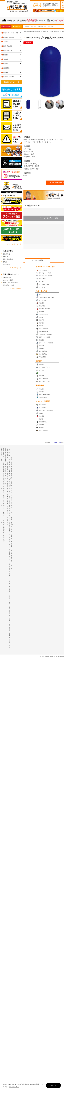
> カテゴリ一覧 (15, 268)
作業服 (5, 262)
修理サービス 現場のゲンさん (11, 283)
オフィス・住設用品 (43, 401)
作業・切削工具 (7, 50)
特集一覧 (11, 520)
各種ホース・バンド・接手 (45, 267)
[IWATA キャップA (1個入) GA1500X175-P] (28, 104)
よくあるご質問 (8, 280)
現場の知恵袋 (11, 462)
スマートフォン (56, 442)
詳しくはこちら (14, 1086)
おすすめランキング (11, 483)
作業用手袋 (6, 254)
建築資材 (39, 361)
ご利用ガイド (7, 278)
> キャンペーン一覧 (14, 244)
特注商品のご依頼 (8, 285)
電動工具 (6, 257)
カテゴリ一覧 (6, 26)
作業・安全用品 (41, 291)
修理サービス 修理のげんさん (11, 545)
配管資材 (5, 55)
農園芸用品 (40, 385)
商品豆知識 (11, 471)
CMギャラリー (12, 529)
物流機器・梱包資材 (8, 37)
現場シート (6, 264)
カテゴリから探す (37, 260)
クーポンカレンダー (11, 498)
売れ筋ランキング (11, 563)
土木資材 (5, 59)
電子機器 (5, 72)
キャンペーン (11, 512)
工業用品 (5, 41)
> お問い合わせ (15, 288)
